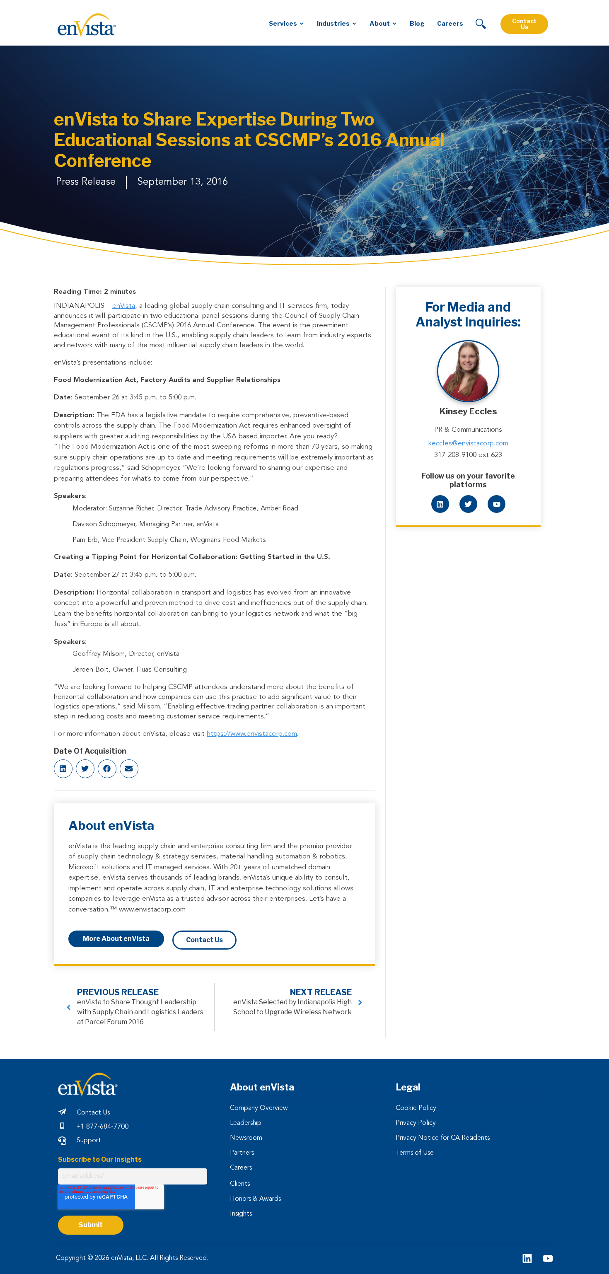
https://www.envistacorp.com (252, 733)
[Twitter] (468, 504)
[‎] (481, 24)
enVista (123, 305)
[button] (63, 768)
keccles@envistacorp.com (468, 443)
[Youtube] (496, 504)
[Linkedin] (440, 504)
